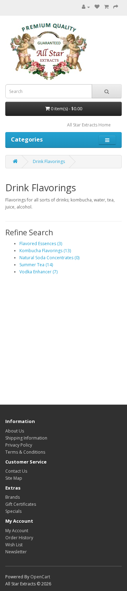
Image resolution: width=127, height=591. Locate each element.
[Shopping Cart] (106, 7)
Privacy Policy (18, 445)
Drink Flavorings (49, 161)
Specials (13, 511)
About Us (14, 431)
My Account (16, 531)
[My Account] (86, 7)
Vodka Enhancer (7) (38, 272)
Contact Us (16, 471)
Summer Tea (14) (36, 265)
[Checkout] (115, 7)
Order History (19, 538)
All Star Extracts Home (89, 125)
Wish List (14, 545)
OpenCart (40, 577)
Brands (12, 497)
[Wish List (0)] (97, 7)
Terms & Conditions (25, 452)
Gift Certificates (20, 504)
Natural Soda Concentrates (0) (49, 258)
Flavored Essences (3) (40, 244)
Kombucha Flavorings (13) (45, 251)
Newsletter (16, 552)
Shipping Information (26, 438)
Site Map (13, 478)
